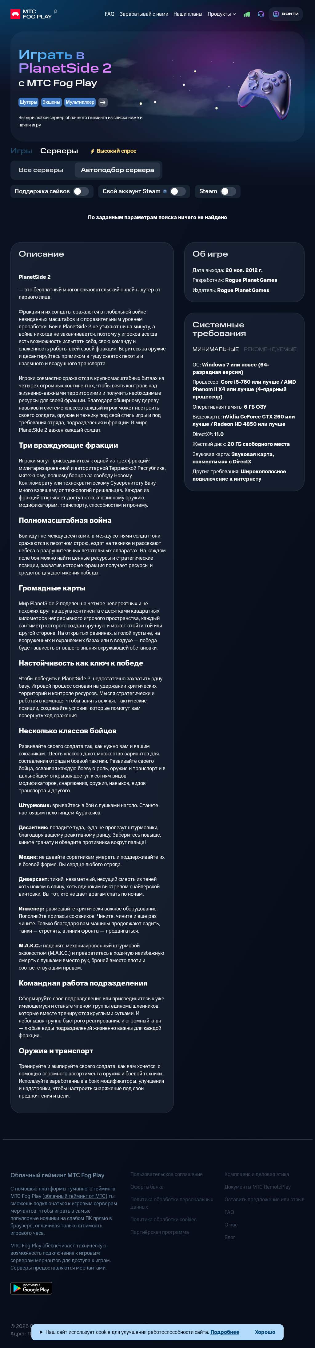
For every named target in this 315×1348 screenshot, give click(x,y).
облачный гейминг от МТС (75, 1196)
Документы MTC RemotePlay (258, 1187)
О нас (231, 1225)
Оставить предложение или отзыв (265, 1199)
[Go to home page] (56, 14)
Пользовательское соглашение (166, 1174)
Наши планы (187, 14)
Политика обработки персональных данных (171, 1203)
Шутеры (28, 102)
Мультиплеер (80, 102)
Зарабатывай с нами (144, 14)
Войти (290, 14)
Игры (21, 151)
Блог (230, 1237)
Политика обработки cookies (163, 1219)
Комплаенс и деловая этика (257, 1174)
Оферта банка (147, 1187)
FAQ (109, 14)
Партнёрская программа (159, 1232)
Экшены (51, 102)
